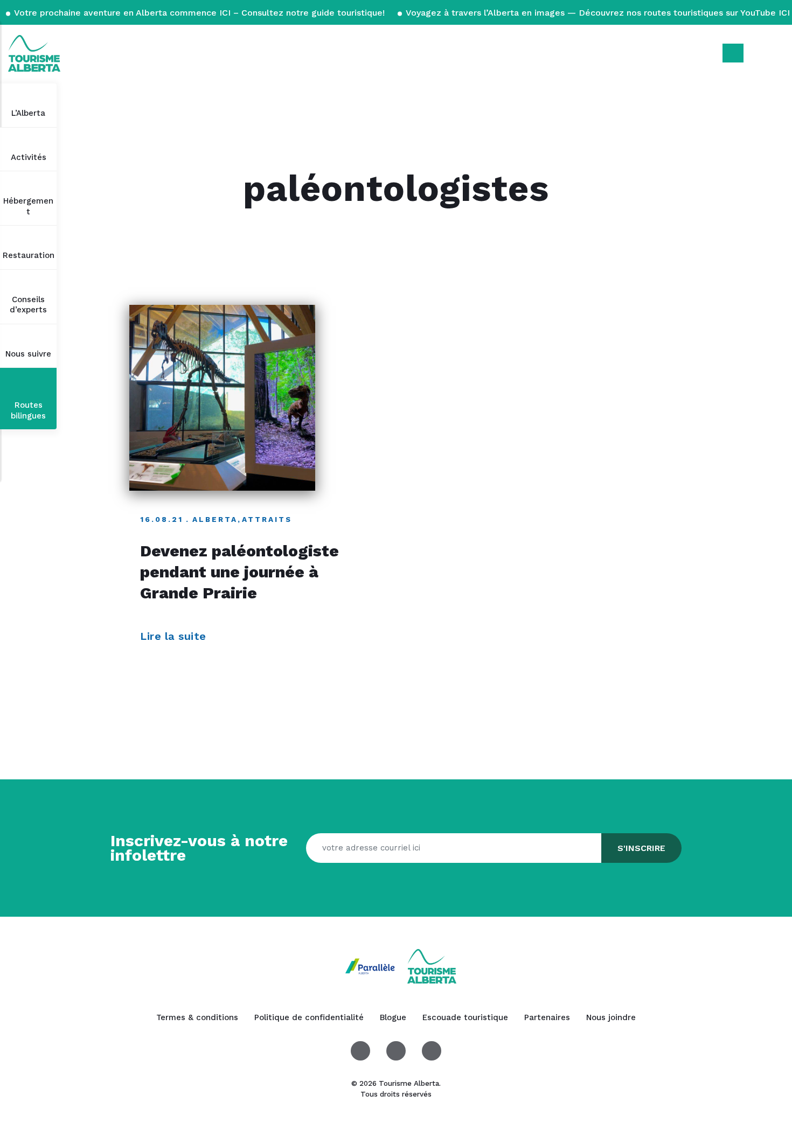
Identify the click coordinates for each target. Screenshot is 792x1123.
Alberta (215, 519)
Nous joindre (611, 1017)
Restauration (28, 255)
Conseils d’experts (28, 305)
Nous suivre (28, 354)
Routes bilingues (28, 410)
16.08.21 (161, 519)
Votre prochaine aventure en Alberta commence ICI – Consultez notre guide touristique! (199, 13)
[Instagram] (396, 1051)
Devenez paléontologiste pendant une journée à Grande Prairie (239, 571)
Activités (28, 157)
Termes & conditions (197, 1017)
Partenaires (547, 1017)
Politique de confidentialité (309, 1017)
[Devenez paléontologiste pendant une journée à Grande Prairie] (222, 398)
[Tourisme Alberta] (34, 53)
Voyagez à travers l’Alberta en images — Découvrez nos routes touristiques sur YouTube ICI (597, 13)
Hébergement (28, 206)
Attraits (267, 519)
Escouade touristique (465, 1017)
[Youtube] (431, 1051)
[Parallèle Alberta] (371, 966)
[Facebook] (360, 1051)
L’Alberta (28, 113)
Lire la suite (175, 636)
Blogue (393, 1017)
